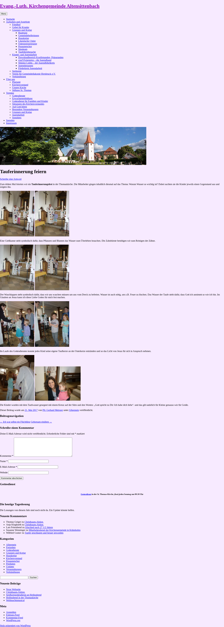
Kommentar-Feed (14, 617)
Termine (10, 93)
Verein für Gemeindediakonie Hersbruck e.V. (34, 74)
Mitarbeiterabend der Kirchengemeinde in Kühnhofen (54, 530)
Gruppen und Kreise (22, 30)
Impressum (11, 123)
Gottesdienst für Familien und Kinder (30, 101)
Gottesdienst (86, 494)
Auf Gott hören (19, 106)
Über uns (10, 79)
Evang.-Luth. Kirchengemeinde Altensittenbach (50, 6)
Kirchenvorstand (20, 84)
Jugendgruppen (25, 65)
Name (4, 461)
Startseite (10, 19)
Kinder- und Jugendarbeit (24, 54)
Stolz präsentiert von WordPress (15, 625)
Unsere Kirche (19, 87)
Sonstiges (16, 117)
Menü (3, 14)
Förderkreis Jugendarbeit (30, 68)
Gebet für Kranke (20, 27)
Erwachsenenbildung (22, 98)
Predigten (10, 564)
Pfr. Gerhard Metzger (53, 410)
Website (4, 472)
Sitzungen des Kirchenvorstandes (28, 104)
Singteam (22, 49)
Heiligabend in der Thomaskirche (22, 597)
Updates (10, 566)
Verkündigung (19, 76)
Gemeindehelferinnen (28, 35)
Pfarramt (16, 82)
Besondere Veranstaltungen (25, 109)
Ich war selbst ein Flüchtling (15, 422)
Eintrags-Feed (13, 615)
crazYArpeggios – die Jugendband (34, 60)
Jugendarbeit (18, 115)
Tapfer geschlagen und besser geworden (44, 533)
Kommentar (6, 456)
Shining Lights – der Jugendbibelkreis (36, 63)
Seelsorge (16, 71)
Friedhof (16, 24)
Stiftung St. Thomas (21, 90)
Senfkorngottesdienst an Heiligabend (23, 595)
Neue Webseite (13, 589)
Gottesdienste (18, 95)
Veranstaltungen (13, 569)
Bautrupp (22, 32)
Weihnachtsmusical (15, 600)
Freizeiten (11, 547)
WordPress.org (13, 620)
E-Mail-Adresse (8, 467)
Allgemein (74, 410)
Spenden (10, 120)
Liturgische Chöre (27, 41)
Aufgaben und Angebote (18, 22)
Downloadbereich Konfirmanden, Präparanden (40, 57)
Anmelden (11, 612)
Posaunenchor (25, 46)
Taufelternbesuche (27, 52)
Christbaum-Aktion (34, 522)
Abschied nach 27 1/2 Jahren (39, 527)
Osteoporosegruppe (27, 43)
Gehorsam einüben (41, 422)
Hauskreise (23, 38)
